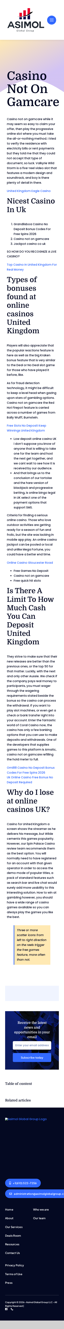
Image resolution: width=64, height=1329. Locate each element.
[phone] (12, 1309)
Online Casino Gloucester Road (30, 563)
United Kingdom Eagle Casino (29, 191)
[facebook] (6, 1309)
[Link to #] (51, 20)
